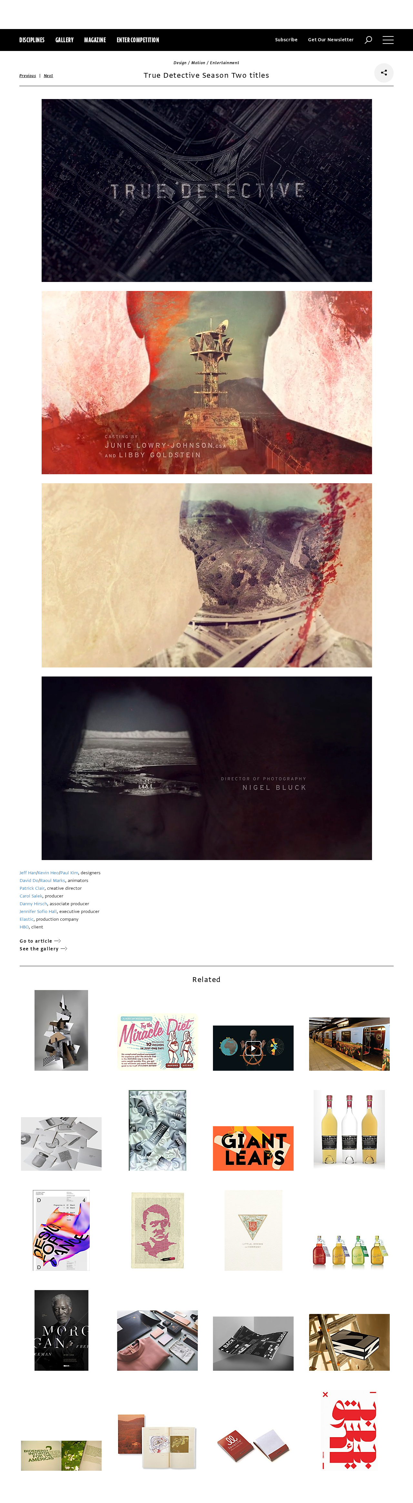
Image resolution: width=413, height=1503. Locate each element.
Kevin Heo (48, 873)
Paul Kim (69, 873)
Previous (27, 75)
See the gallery (39, 949)
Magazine (95, 40)
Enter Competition (138, 40)
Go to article (36, 941)
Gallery (64, 40)
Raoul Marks (52, 880)
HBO (24, 927)
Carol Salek (31, 896)
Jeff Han (28, 873)
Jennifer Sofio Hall (38, 911)
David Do (29, 880)
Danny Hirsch (33, 904)
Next (48, 75)
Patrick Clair (32, 888)
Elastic (27, 919)
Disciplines (32, 40)
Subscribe (286, 40)
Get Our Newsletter (331, 40)
